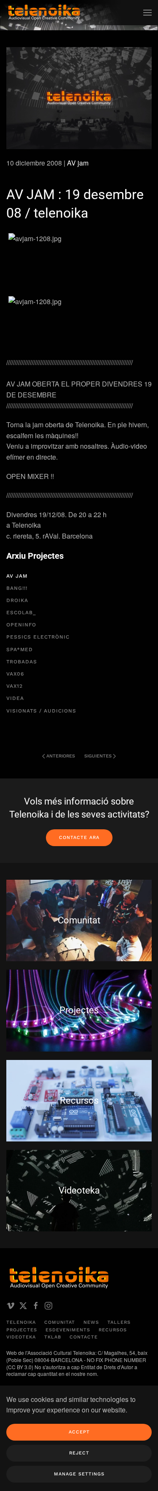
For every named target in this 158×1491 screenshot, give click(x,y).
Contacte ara (79, 837)
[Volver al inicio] (44, 12)
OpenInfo (21, 625)
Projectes (21, 1330)
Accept (79, 1432)
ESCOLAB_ (21, 612)
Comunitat (59, 1322)
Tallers (119, 1322)
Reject (79, 1453)
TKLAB (52, 1337)
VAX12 (14, 686)
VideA (15, 698)
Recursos (113, 1330)
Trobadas (21, 662)
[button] (147, 12)
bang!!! (16, 588)
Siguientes (98, 756)
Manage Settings (79, 1474)
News (91, 1322)
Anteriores (60, 756)
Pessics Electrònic (38, 637)
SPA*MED (19, 649)
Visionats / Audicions (41, 711)
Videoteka (21, 1337)
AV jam (77, 163)
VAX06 (15, 674)
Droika (17, 600)
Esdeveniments (68, 1330)
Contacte (84, 1337)
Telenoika (21, 1322)
